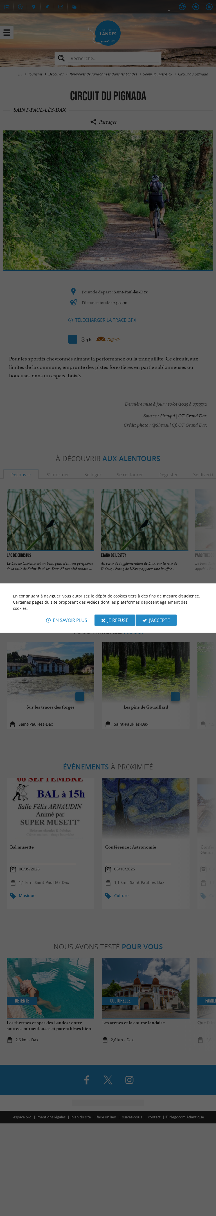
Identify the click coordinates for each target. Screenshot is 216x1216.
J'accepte (159, 620)
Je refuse (117, 620)
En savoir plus (70, 620)
